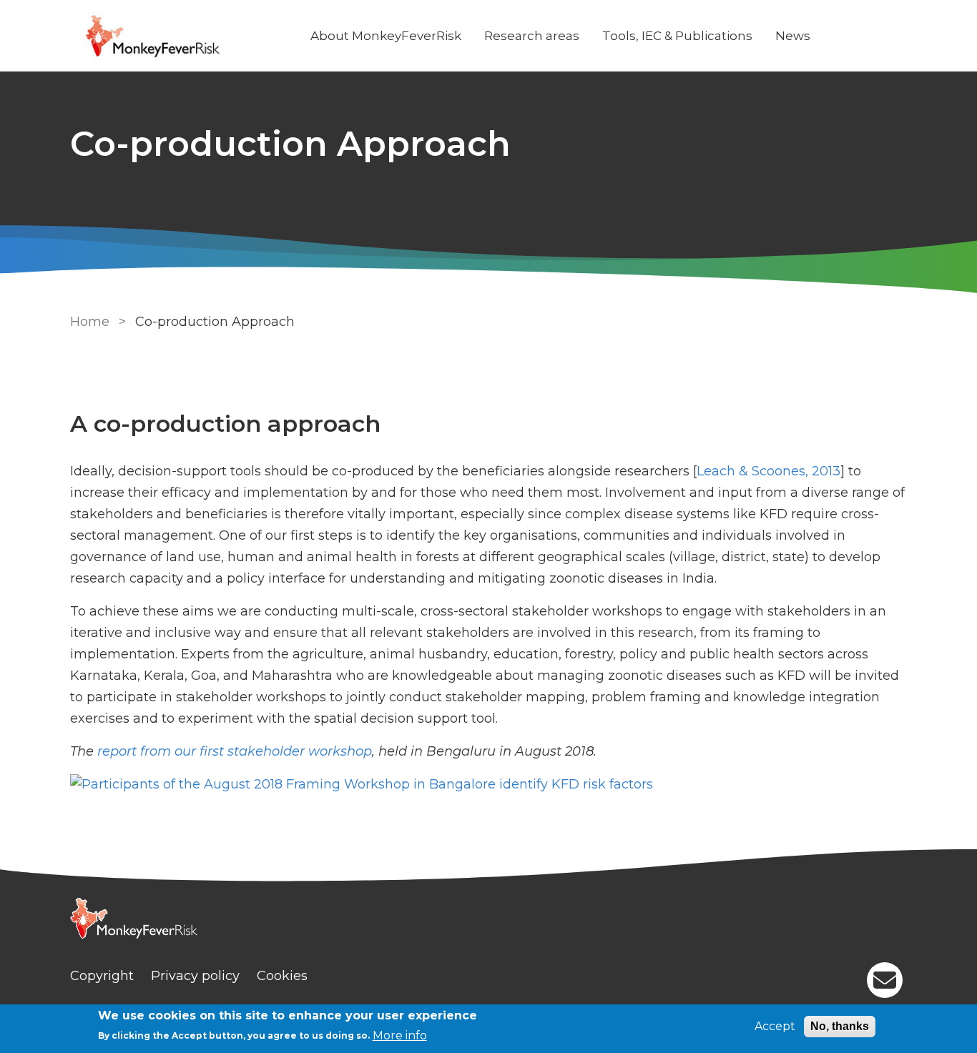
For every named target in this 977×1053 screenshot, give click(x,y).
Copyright (102, 976)
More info (400, 1035)
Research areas (531, 36)
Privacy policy (195, 976)
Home (89, 322)
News (792, 36)
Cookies (282, 976)
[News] (361, 785)
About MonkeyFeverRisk (385, 36)
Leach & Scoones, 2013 (768, 471)
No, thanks (839, 1026)
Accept (775, 1026)
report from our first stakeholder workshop (234, 751)
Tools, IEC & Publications (677, 36)
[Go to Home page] (179, 36)
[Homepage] (488, 920)
